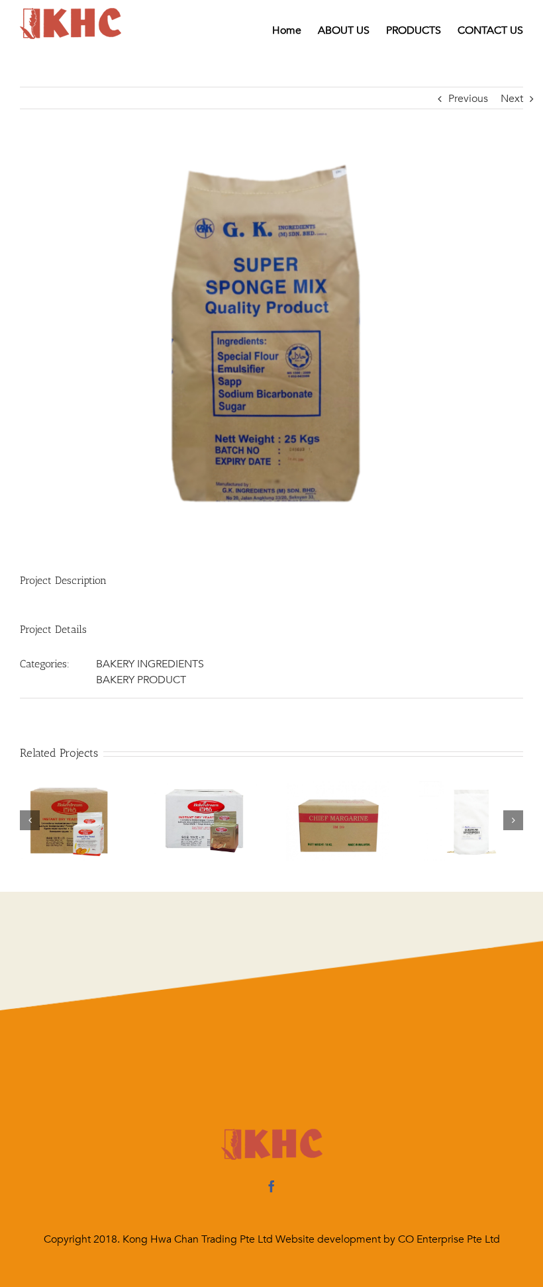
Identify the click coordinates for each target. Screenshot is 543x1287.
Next (512, 98)
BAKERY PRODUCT (141, 680)
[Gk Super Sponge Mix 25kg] (271, 337)
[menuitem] (295, 30)
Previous (468, 98)
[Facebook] (271, 1186)
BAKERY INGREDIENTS (150, 664)
